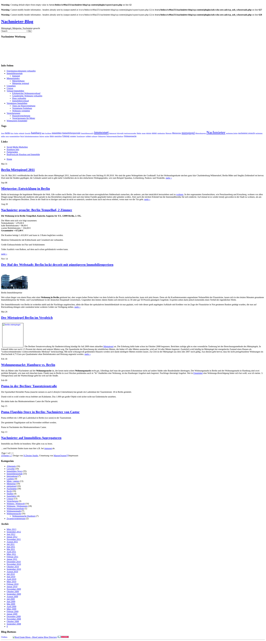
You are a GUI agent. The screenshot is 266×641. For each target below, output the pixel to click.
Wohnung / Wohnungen (17, 506)
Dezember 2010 (14, 561)
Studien (10, 493)
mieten (148, 133)
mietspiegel (188, 132)
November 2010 (14, 564)
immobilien (57, 133)
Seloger (41, 136)
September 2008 (14, 624)
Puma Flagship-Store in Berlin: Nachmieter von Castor (40, 412)
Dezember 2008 (14, 616)
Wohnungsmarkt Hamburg (114, 136)
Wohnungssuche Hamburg (23, 516)
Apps (2, 133)
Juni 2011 (11, 547)
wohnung (94, 136)
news (7, 136)
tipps (52, 136)
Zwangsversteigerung (16, 518)
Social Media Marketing (17, 147)
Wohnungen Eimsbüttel (17, 121)
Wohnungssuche (130, 136)
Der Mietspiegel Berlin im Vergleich (27, 317)
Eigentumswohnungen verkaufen (21, 71)
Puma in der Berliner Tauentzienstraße (29, 386)
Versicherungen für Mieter (23, 118)
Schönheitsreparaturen (32, 136)
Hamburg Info (13, 149)
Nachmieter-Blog (17, 21)
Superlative (11, 496)
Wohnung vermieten (21, 111)
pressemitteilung (14, 136)
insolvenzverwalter (130, 133)
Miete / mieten (13, 481)
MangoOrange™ (61, 455)
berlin (7, 133)
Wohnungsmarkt (14, 511)
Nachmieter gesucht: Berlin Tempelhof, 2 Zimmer (36, 210)
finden (16, 133)
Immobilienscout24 (87, 133)
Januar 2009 (12, 614)
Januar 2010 (12, 586)
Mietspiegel (108, 346)
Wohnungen (102, 136)
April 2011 (11, 552)
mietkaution (161, 133)
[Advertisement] (13, 51)
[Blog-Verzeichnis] (63, 637)
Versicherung (81, 136)
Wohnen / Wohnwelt (16, 503)
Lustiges (10, 478)
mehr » (169, 178)
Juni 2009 (11, 601)
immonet (101, 132)
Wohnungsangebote (15, 508)
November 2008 (14, 619)
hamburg (36, 132)
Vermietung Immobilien (17, 103)
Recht (22, 136)
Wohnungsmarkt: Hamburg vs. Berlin (28, 365)
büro (12, 133)
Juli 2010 (11, 574)
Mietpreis (169, 133)
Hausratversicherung (21, 116)
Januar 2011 (12, 559)
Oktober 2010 (13, 566)
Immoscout (112, 133)
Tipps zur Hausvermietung (23, 106)
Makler (139, 133)
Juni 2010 (11, 576)
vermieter (73, 136)
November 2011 (14, 539)
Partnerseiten (12, 152)
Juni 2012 (11, 534)
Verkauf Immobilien (15, 91)
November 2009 (14, 589)
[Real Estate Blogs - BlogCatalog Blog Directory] (35, 637)
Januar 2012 (12, 537)
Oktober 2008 (13, 621)
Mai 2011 (11, 549)
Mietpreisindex (13, 78)
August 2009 (12, 596)
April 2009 (11, 606)
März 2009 (11, 609)
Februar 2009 (12, 611)
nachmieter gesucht (246, 133)
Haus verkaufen (19, 98)
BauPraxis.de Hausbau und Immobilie (23, 154)
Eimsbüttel (198, 373)
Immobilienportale (15, 73)
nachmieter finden (232, 133)
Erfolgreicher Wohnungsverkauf (26, 93)
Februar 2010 (12, 584)
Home (9, 159)
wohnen (88, 136)
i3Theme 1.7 (6, 455)
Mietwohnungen (200, 133)
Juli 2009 (11, 599)
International (12, 476)
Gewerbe (27, 133)
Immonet (16, 76)
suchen (47, 136)
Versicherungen (13, 113)
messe (144, 133)
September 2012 (14, 532)
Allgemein (11, 466)
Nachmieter (215, 132)
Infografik (120, 133)
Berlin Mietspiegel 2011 (18, 170)
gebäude (21, 133)
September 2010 (14, 569)
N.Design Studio (30, 455)
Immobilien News (14, 471)
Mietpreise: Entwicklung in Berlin (25, 188)
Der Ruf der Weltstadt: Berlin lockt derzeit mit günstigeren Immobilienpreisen (57, 264)
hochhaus (48, 133)
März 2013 (11, 529)
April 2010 (11, 579)
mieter (154, 133)
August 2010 (12, 571)
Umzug (10, 88)
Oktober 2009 (13, 591)
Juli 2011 (11, 544)
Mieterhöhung (18, 81)
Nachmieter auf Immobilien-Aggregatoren (31, 438)
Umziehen (11, 86)
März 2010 (11, 581)
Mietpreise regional (20, 83)
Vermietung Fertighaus (22, 108)
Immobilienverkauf (20, 101)
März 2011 (11, 554)
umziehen (58, 136)
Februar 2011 (12, 557)
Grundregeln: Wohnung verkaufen (27, 96)
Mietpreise (176, 133)
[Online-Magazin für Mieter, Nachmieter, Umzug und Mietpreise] (6, 637)
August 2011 (12, 542)
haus (43, 133)
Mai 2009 (11, 604)
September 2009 (14, 594)
